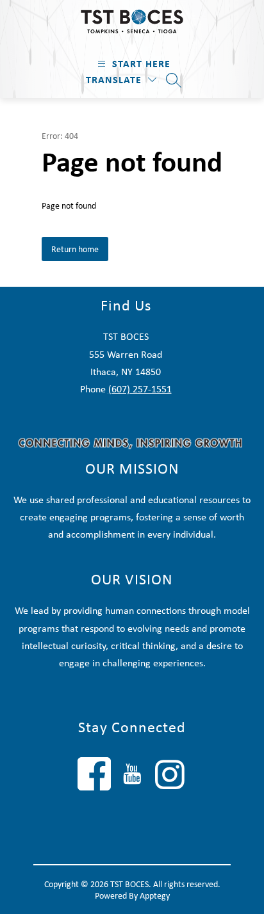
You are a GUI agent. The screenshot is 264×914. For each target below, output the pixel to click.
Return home (75, 249)
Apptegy (155, 895)
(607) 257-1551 (140, 389)
